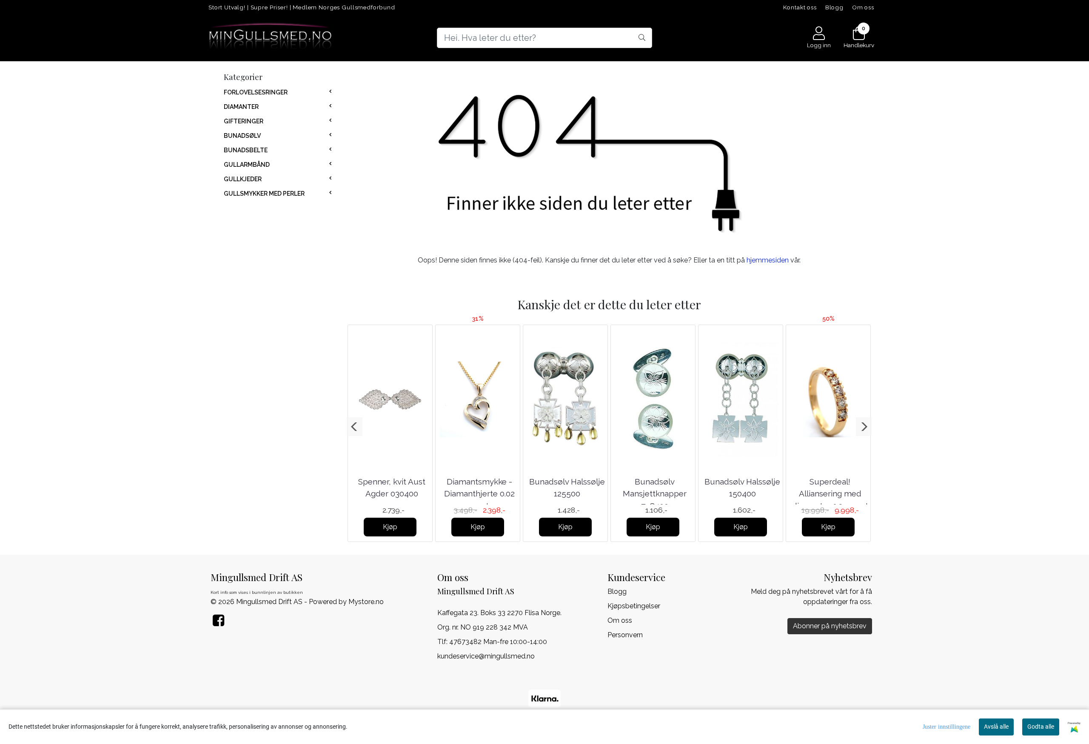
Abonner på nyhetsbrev (830, 626)
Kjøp (390, 527)
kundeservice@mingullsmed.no (486, 656)
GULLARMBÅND (247, 164)
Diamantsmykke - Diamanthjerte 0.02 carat (479, 493)
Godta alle (1040, 726)
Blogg (834, 7)
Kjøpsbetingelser (633, 606)
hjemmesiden (768, 260)
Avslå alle (996, 726)
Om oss (863, 7)
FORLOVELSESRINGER (256, 92)
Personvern (625, 635)
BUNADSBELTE (246, 150)
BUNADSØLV (242, 135)
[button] (354, 426)
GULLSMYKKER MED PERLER (264, 193)
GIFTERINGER (243, 121)
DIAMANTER (241, 106)
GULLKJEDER (243, 179)
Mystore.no (366, 602)
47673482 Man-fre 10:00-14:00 (498, 642)
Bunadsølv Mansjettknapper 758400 (655, 493)
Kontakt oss (800, 7)
